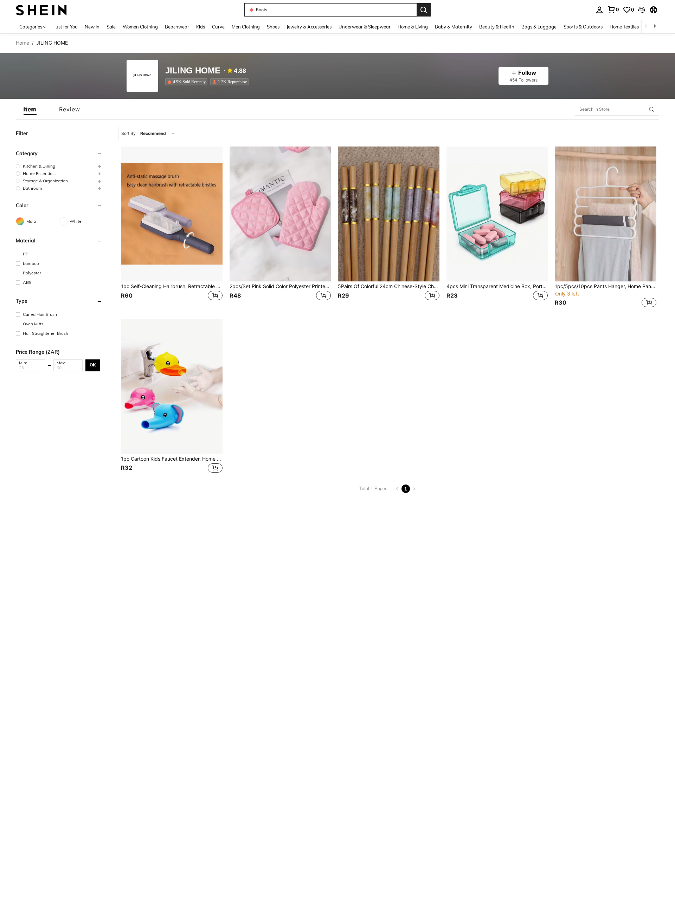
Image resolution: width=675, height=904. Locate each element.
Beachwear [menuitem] (177, 27)
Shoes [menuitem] (273, 27)
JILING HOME (192, 70)
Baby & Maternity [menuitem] (453, 27)
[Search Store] (651, 109)
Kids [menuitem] (200, 27)
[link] (613, 9)
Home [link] (22, 43)
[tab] (30, 109)
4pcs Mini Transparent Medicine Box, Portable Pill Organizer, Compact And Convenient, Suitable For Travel (497, 286)
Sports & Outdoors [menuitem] (583, 27)
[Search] (424, 10)
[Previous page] (397, 488)
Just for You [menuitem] (66, 27)
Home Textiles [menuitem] (624, 27)
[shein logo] (41, 9)
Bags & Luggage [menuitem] (539, 27)
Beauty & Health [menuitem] (496, 27)
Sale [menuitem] (111, 27)
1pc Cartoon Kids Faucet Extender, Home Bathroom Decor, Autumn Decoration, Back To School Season (172, 459)
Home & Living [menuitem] (413, 27)
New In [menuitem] (92, 27)
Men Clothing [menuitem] (246, 27)
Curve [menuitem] (218, 27)
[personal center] (599, 10)
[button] (641, 10)
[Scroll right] (654, 26)
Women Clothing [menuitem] (140, 27)
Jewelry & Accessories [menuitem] (309, 27)
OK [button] (93, 365)
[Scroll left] (646, 26)
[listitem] (187, 81)
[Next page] (414, 488)
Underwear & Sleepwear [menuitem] (365, 27)
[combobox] (149, 133)
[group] (59, 166)
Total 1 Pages (373, 488)
